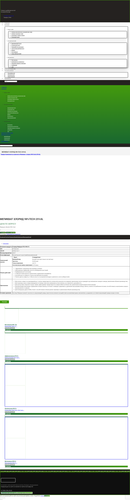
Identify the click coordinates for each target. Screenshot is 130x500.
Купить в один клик (10, 232)
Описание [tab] (6, 243)
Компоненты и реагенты (13, 234)
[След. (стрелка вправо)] (1, 499)
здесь (42, 496)
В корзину (3, 232)
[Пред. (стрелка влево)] (0, 499)
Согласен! (47, 496)
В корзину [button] (8, 330)
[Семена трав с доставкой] (9, 6)
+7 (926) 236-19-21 (9, 15)
